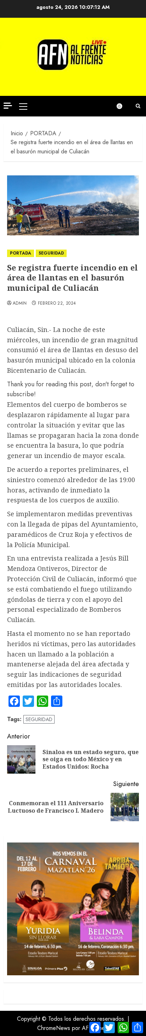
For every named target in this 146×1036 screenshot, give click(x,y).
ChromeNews (53, 1028)
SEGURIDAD (51, 253)
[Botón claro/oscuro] (123, 106)
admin (20, 303)
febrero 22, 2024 (57, 303)
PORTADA (20, 253)
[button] (23, 106)
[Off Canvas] (8, 106)
